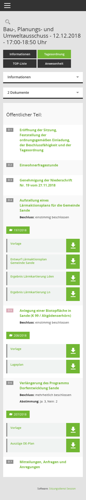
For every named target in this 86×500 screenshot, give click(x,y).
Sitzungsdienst (62, 488)
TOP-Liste (20, 64)
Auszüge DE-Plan (22, 443)
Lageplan (16, 364)
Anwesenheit (54, 64)
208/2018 (20, 335)
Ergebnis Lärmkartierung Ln (30, 292)
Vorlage (15, 244)
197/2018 (20, 230)
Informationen (20, 54)
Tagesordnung (54, 54)
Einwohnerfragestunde (39, 165)
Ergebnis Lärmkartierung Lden (32, 276)
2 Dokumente (18, 92)
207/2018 (20, 414)
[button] (73, 245)
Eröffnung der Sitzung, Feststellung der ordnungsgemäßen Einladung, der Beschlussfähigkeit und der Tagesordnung (45, 140)
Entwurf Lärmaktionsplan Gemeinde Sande (28, 261)
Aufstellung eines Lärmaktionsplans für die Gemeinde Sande (50, 205)
